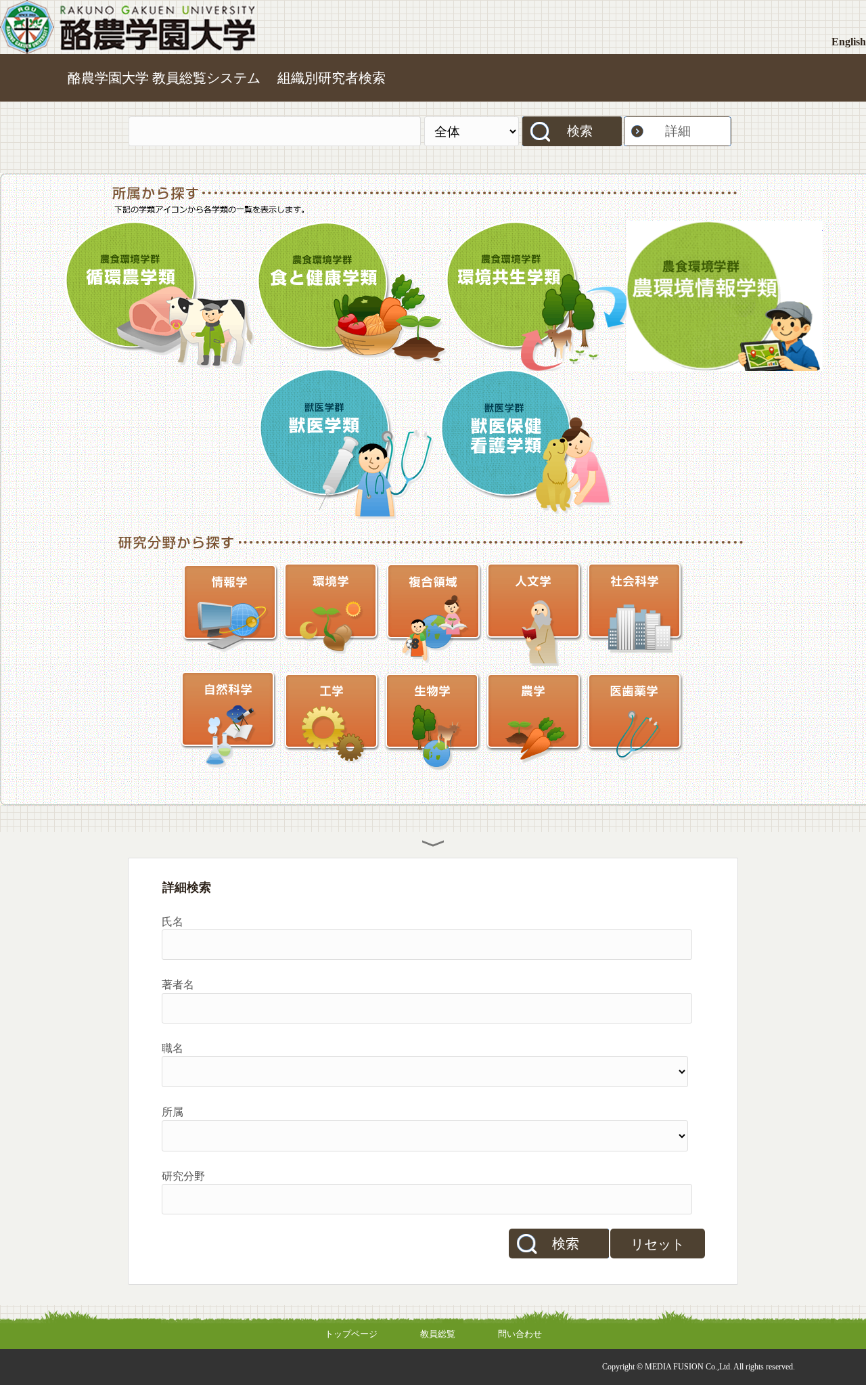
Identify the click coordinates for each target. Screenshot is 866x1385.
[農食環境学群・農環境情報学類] (724, 296)
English (848, 41)
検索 (580, 131)
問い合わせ (520, 1334)
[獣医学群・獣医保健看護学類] (535, 445)
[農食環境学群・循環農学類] (163, 296)
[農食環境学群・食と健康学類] (352, 296)
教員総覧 (437, 1334)
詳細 (678, 131)
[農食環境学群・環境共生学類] (535, 296)
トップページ (351, 1334)
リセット (658, 1244)
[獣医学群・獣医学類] (352, 445)
